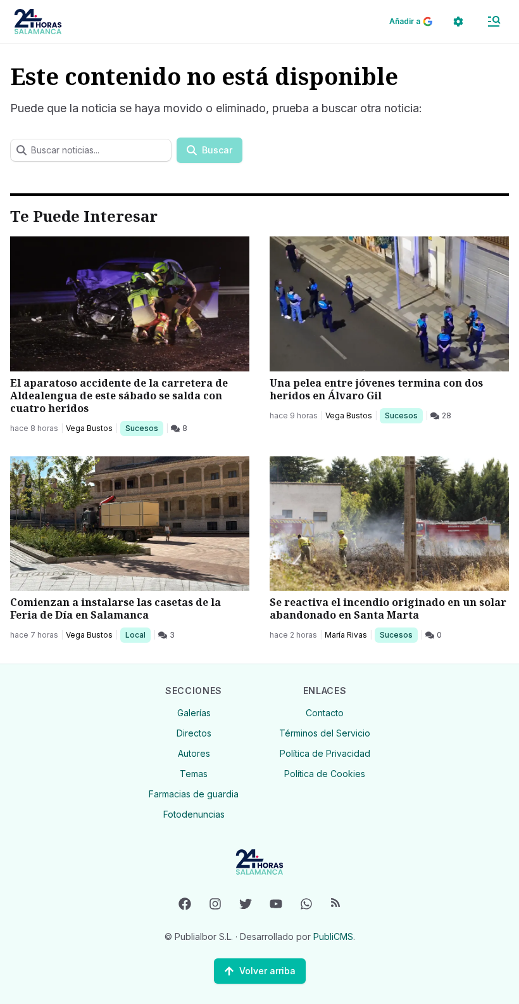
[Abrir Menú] (493, 21)
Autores (194, 753)
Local (138, 634)
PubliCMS (333, 936)
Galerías (194, 712)
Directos (194, 733)
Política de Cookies (324, 773)
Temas (194, 773)
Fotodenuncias (194, 814)
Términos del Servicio (324, 733)
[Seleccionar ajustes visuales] (458, 21)
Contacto (325, 712)
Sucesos (144, 428)
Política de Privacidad (325, 753)
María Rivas (346, 635)
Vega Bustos (89, 428)
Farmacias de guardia (194, 793)
